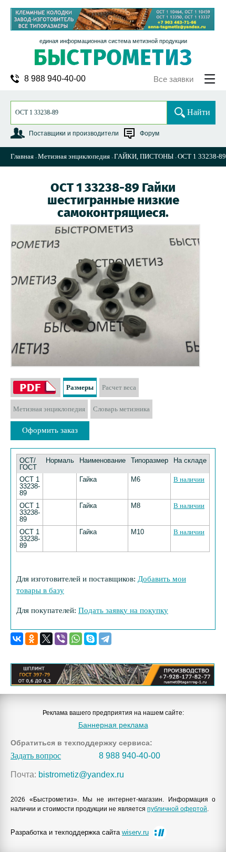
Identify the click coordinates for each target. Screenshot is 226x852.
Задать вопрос (36, 756)
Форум (149, 133)
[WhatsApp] (75, 638)
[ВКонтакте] (17, 638)
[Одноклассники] (31, 638)
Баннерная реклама (113, 725)
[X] (46, 638)
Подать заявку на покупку (123, 610)
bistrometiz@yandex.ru (81, 775)
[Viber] (61, 638)
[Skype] (90, 638)
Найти (198, 112)
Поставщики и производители (74, 133)
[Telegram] (105, 638)
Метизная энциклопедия (74, 156)
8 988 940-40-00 (55, 79)
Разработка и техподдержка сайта (80, 832)
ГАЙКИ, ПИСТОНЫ (143, 156)
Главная (22, 156)
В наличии (188, 479)
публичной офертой (177, 809)
